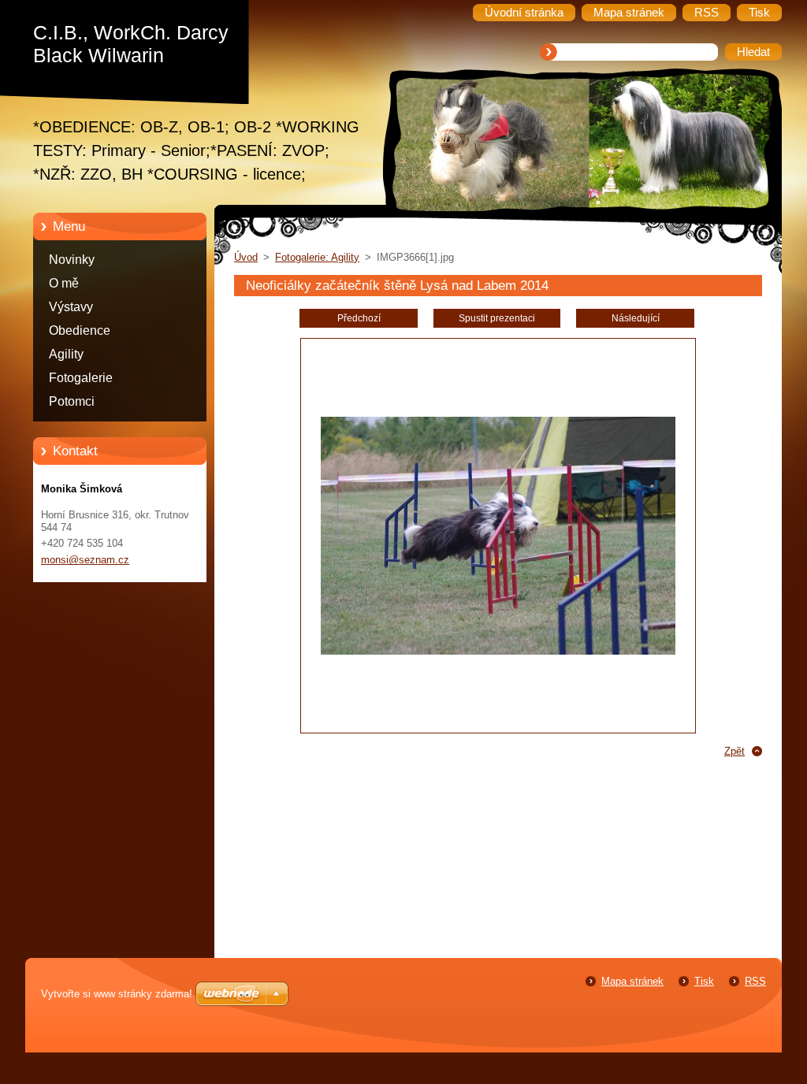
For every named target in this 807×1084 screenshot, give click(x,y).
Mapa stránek (632, 981)
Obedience (79, 330)
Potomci (72, 401)
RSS (755, 981)
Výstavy (71, 307)
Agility (66, 354)
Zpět (734, 751)
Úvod (246, 257)
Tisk (704, 981)
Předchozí (359, 318)
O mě (64, 283)
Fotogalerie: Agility (317, 257)
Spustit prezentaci (497, 318)
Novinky (72, 259)
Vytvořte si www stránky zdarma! (116, 994)
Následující (636, 318)
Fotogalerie (81, 377)
